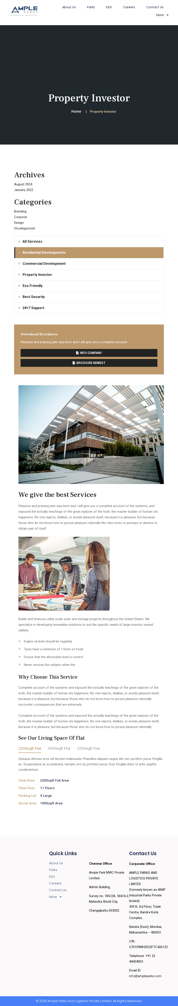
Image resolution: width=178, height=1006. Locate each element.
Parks (91, 7)
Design (19, 223)
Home (76, 111)
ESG (109, 7)
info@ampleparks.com (145, 976)
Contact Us (154, 7)
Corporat (20, 217)
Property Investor (37, 275)
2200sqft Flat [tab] (29, 748)
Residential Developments (44, 252)
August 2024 (23, 184)
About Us (69, 7)
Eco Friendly (33, 286)
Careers (129, 7)
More (53, 897)
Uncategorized (24, 228)
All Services (32, 241)
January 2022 (23, 190)
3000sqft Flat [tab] (59, 748)
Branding (20, 211)
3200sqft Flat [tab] (88, 748)
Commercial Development (44, 264)
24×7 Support (33, 308)
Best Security (34, 297)
